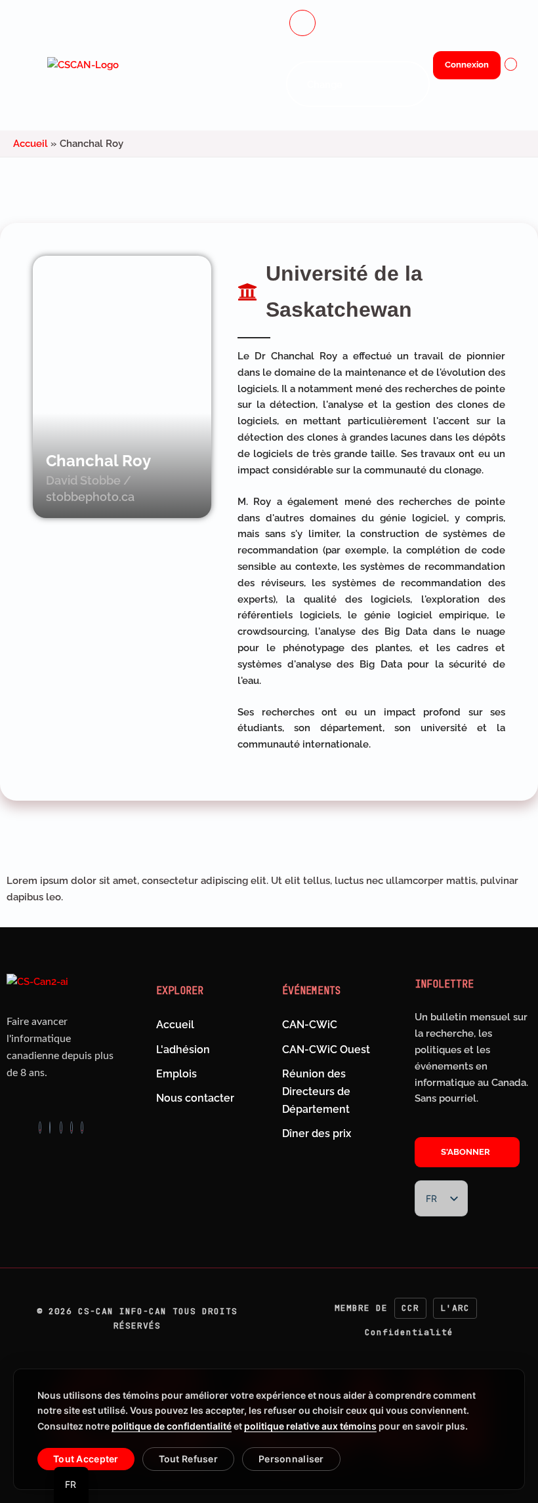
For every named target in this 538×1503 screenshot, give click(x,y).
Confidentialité (409, 1332)
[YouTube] (82, 1127)
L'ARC (455, 1307)
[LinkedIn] (71, 1127)
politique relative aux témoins (310, 1426)
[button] (302, 23)
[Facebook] (40, 1127)
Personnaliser (291, 1458)
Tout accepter (86, 1458)
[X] (61, 1127)
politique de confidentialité (172, 1426)
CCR (410, 1307)
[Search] (407, 84)
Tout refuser (188, 1458)
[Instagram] (50, 1127)
